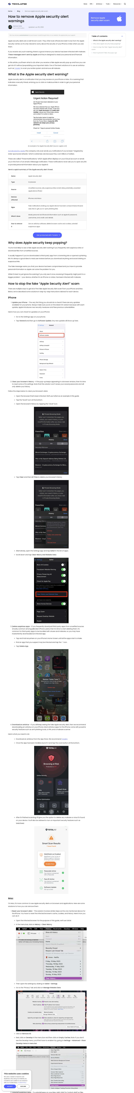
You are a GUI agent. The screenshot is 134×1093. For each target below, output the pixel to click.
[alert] (16, 1080)
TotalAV (18, 68)
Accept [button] (10, 1086)
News (85, 4)
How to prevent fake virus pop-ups (105, 53)
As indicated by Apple (16, 151)
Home (10, 11)
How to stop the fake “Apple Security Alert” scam (107, 48)
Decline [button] (23, 1086)
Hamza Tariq (17, 26)
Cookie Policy (22, 1082)
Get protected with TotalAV (47, 235)
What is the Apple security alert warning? (107, 40)
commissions (23, 35)
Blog (18, 11)
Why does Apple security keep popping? (107, 44)
